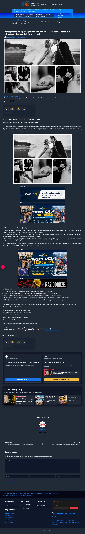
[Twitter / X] (42, 432)
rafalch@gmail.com (52, 330)
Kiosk (43, 16)
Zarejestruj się (9, 513)
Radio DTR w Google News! (21, 493)
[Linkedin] (13, 101)
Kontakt (9, 493)
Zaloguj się (8, 515)
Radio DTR (35, 4)
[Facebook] (4, 101)
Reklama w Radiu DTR (38, 493)
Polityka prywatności (52, 493)
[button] (32, 15)
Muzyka (48, 14)
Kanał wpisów (9, 518)
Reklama (27, 16)
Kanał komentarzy (10, 520)
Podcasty (39, 14)
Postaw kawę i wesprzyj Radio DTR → (61, 379)
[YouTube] (45, 432)
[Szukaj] (3, 267)
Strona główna (19, 14)
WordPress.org (9, 522)
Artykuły (29, 14)
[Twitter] (7, 101)
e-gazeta (18, 16)
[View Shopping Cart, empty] (71, 15)
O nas (35, 16)
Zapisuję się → (74, 508)
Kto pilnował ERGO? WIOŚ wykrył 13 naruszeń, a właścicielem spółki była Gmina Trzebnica (65, 522)
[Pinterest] (10, 101)
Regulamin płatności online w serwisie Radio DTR (18, 495)
